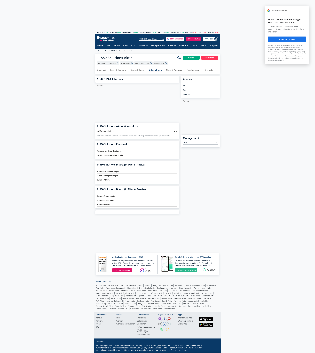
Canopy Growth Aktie (104, 306)
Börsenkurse (101, 285)
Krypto (193, 46)
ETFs (133, 46)
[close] (304, 10)
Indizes (116, 46)
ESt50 (111, 32)
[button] (175, 39)
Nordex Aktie (172, 306)
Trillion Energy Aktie (202, 288)
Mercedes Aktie (208, 296)
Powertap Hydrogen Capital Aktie (141, 288)
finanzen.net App (185, 318)
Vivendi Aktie (166, 298)
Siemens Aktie (142, 293)
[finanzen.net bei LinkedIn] (164, 324)
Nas (159, 32)
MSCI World (126, 32)
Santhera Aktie (186, 288)
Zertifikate (143, 46)
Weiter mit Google (287, 39)
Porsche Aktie (130, 303)
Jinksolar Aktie (145, 296)
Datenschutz (142, 321)
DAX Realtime (130, 285)
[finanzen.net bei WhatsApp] (162, 329)
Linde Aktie (206, 306)
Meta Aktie (118, 303)
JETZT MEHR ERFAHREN (186, 270)
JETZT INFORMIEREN (122, 270)
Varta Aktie (177, 303)
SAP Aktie (167, 296)
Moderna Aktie (180, 298)
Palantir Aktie (156, 301)
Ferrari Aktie (115, 298)
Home (100, 51)
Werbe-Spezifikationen (125, 324)
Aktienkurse (113, 285)
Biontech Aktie (131, 296)
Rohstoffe (183, 46)
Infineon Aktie (129, 301)
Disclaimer (141, 324)
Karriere (99, 321)
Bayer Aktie (152, 290)
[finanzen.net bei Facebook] (164, 319)
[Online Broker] (106, 40)
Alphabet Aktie (180, 301)
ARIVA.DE (155, 350)
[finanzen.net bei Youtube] (169, 319)
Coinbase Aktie (143, 301)
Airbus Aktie (193, 301)
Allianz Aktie (130, 293)
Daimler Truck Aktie (181, 296)
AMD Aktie (167, 301)
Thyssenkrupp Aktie (104, 303)
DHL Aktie (163, 290)
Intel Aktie (183, 306)
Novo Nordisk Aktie (114, 301)
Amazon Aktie (101, 290)
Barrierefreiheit (143, 335)
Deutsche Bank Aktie (191, 293)
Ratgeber (214, 46)
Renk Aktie (195, 296)
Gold (209, 32)
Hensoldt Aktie (128, 298)
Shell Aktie (157, 309)
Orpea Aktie (211, 285)
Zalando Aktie (120, 306)
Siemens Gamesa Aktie (195, 285)
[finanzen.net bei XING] (169, 324)
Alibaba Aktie (194, 306)
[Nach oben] (215, 350)
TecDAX (147, 285)
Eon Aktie (187, 303)
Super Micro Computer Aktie (199, 298)
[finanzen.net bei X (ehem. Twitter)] (160, 324)
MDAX (140, 285)
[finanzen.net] (106, 37)
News (108, 46)
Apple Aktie (157, 296)
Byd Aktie (177, 293)
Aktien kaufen (169, 309)
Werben (119, 321)
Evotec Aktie (101, 309)
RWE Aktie (100, 301)
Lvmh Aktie (134, 309)
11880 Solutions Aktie (118, 51)
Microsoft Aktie (102, 296)
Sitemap (99, 327)
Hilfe (118, 318)
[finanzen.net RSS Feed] (167, 329)
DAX (98, 32)
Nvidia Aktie (114, 290)
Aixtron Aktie (123, 309)
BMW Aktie (203, 301)
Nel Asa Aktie (207, 293)
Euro (186, 32)
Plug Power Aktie (117, 296)
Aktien (100, 46)
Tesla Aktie (141, 290)
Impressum (141, 318)
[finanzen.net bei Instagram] (160, 319)
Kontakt (99, 318)
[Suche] (163, 39)
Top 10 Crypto (144, 32)
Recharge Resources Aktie (168, 288)
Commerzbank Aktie (200, 290)
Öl (198, 32)
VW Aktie (168, 293)
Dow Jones (156, 285)
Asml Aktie (112, 309)
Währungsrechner (185, 321)
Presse (98, 324)
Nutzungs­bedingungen (146, 327)
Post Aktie (100, 288)
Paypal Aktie (141, 298)
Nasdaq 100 (168, 285)
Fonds (126, 46)
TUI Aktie (119, 293)
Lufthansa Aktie (156, 293)
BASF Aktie (172, 290)
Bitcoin (173, 32)
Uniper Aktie (146, 309)
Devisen (203, 46)
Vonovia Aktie (198, 303)
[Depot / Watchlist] (179, 58)
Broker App (182, 324)
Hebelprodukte (158, 46)
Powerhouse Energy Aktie (116, 288)
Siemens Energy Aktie (105, 293)
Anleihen (172, 46)
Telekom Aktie (153, 298)
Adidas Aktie (160, 306)
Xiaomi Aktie (166, 303)
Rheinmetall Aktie (128, 290)
